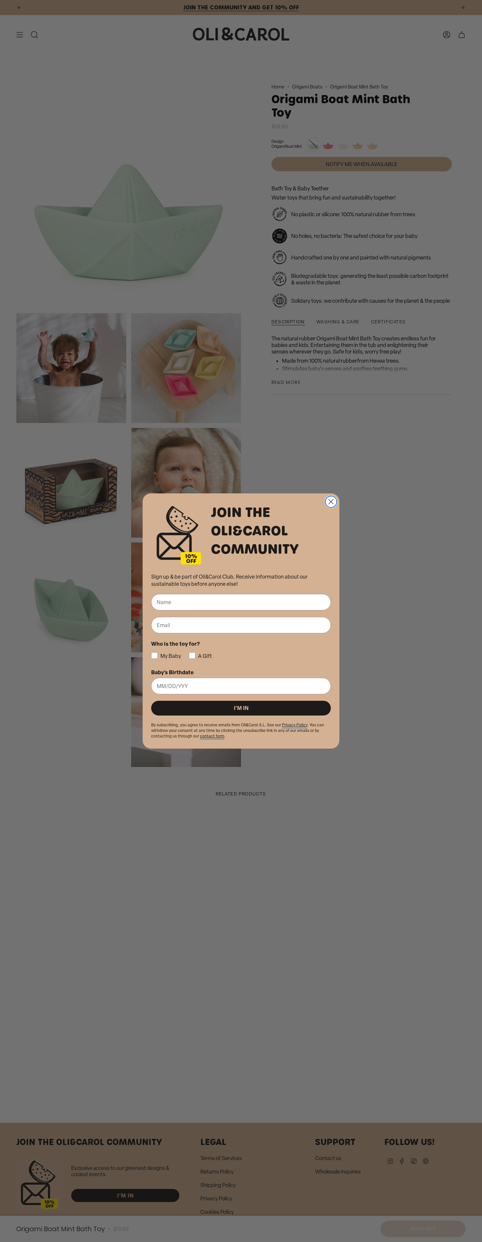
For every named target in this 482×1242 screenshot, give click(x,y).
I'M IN (241, 708)
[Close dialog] (331, 501)
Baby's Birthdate (172, 672)
